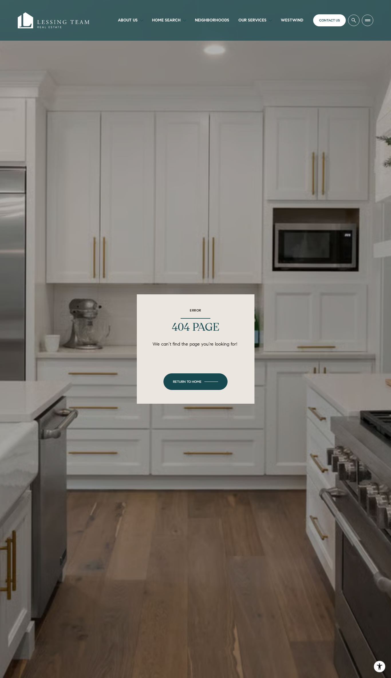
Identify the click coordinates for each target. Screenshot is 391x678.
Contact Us (329, 20)
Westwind (292, 20)
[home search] (354, 20)
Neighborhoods (212, 20)
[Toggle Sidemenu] (367, 20)
